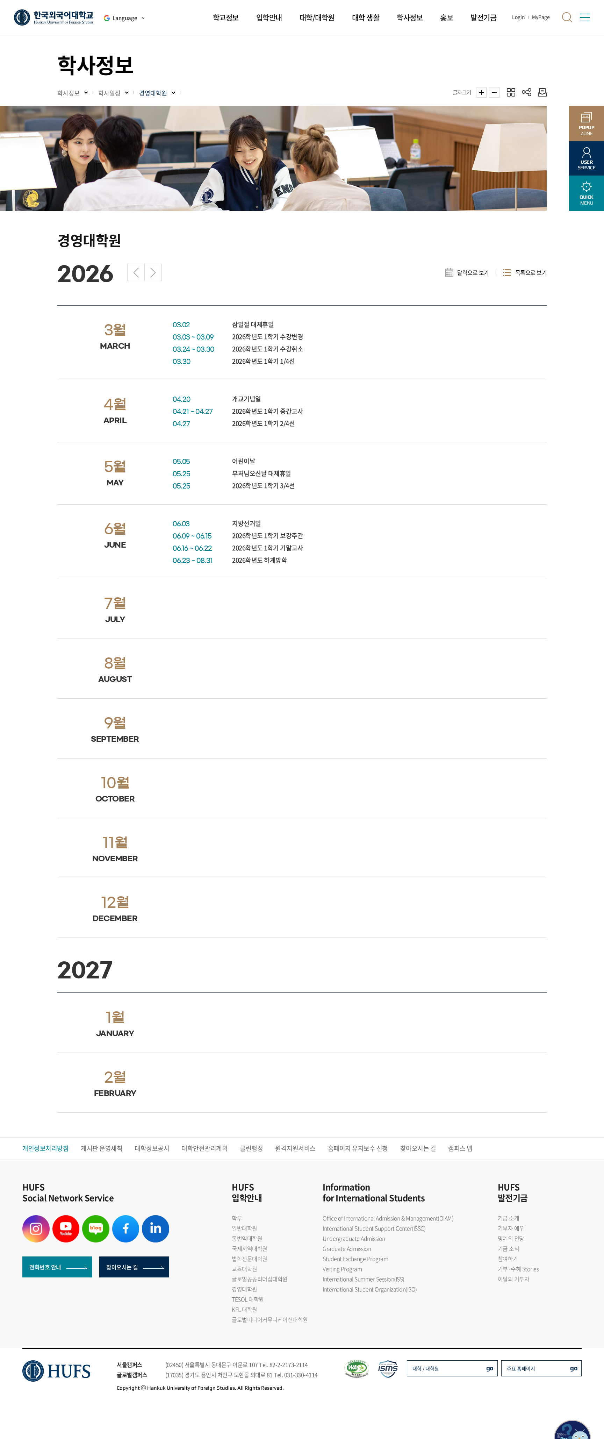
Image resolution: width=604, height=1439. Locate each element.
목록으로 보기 (531, 272)
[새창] (36, 1219)
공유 (526, 92)
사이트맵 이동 (585, 17)
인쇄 (540, 92)
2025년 (136, 272)
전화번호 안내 (45, 1267)
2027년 (153, 272)
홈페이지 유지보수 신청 (358, 1148)
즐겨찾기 (511, 92)
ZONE (587, 130)
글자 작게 (494, 92)
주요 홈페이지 (521, 1368)
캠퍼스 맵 (460, 1148)
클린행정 (251, 1148)
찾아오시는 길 (418, 1148)
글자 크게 (481, 92)
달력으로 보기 (473, 272)
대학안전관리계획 (204, 1148)
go (490, 1368)
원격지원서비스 (295, 1148)
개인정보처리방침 (45, 1148)
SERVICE (587, 165)
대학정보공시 (152, 1148)
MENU (587, 200)
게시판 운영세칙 (101, 1148)
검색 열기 (567, 17)
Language (125, 18)
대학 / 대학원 (425, 1368)
